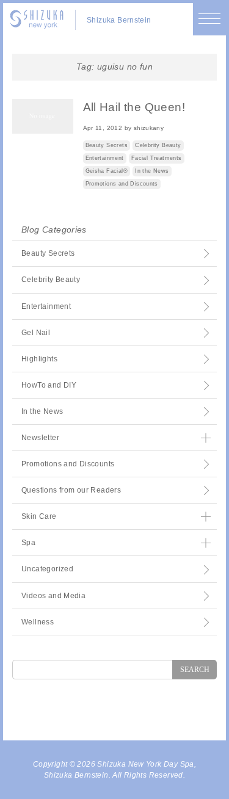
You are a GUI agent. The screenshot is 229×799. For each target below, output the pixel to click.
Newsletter (40, 437)
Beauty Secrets (106, 145)
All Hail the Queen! (134, 107)
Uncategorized (47, 569)
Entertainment (104, 158)
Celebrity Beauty (158, 145)
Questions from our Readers (71, 490)
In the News (152, 171)
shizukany (149, 128)
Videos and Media (53, 595)
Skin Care (39, 516)
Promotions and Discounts (121, 184)
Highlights (39, 359)
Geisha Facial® (106, 171)
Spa (28, 542)
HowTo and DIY (48, 385)
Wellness (37, 622)
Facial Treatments (156, 158)
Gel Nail (35, 332)
